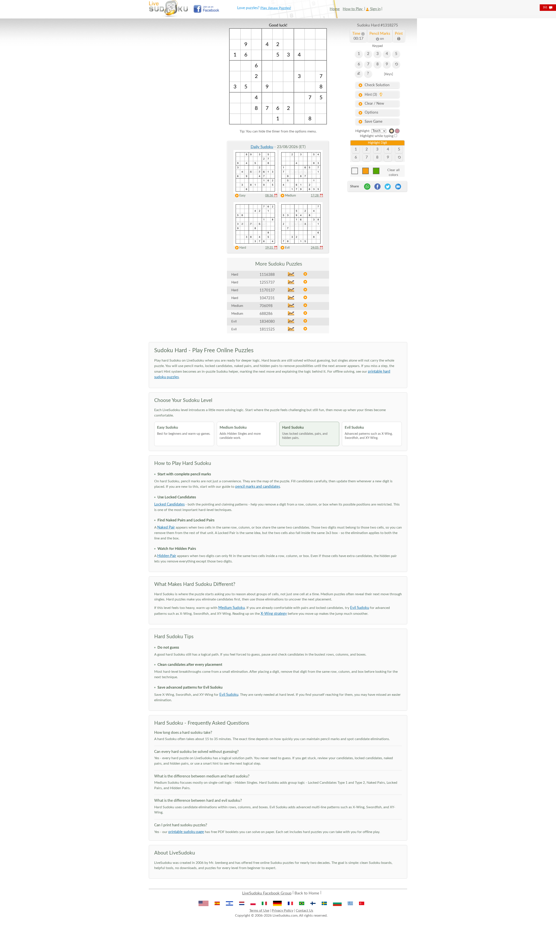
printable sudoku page (186, 832)
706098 (266, 306)
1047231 (267, 298)
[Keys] (388, 74)
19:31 (271, 247)
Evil (287, 247)
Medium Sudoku (231, 608)
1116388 (267, 274)
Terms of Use (259, 910)
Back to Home (307, 893)
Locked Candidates (169, 504)
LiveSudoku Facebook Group (266, 893)
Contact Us (304, 910)
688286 (266, 314)
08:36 (271, 195)
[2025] (391, 131)
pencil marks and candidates (257, 486)
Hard (242, 247)
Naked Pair (166, 527)
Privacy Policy (282, 910)
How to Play (353, 9)
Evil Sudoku (359, 608)
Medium (290, 195)
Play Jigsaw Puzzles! (275, 8)
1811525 (267, 329)
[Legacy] (397, 131)
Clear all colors (393, 171)
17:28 (317, 195)
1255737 (267, 282)
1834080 (267, 321)
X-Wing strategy (274, 613)
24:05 (317, 247)
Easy (242, 195)
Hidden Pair (166, 556)
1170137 (267, 290)
